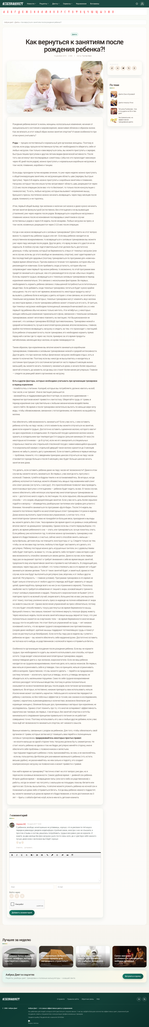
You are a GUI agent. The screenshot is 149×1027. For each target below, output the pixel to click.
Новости (30, 3)
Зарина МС (21, 824)
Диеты (55, 3)
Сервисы (67, 3)
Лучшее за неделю (16, 939)
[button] (12, 855)
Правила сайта (73, 999)
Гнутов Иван (87, 56)
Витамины (94, 3)
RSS (98, 999)
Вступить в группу (133, 976)
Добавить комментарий (22, 912)
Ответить (19, 847)
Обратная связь (88, 999)
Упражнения (81, 3)
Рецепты (43, 3)
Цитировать (28, 847)
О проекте (60, 999)
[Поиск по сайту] (137, 3)
